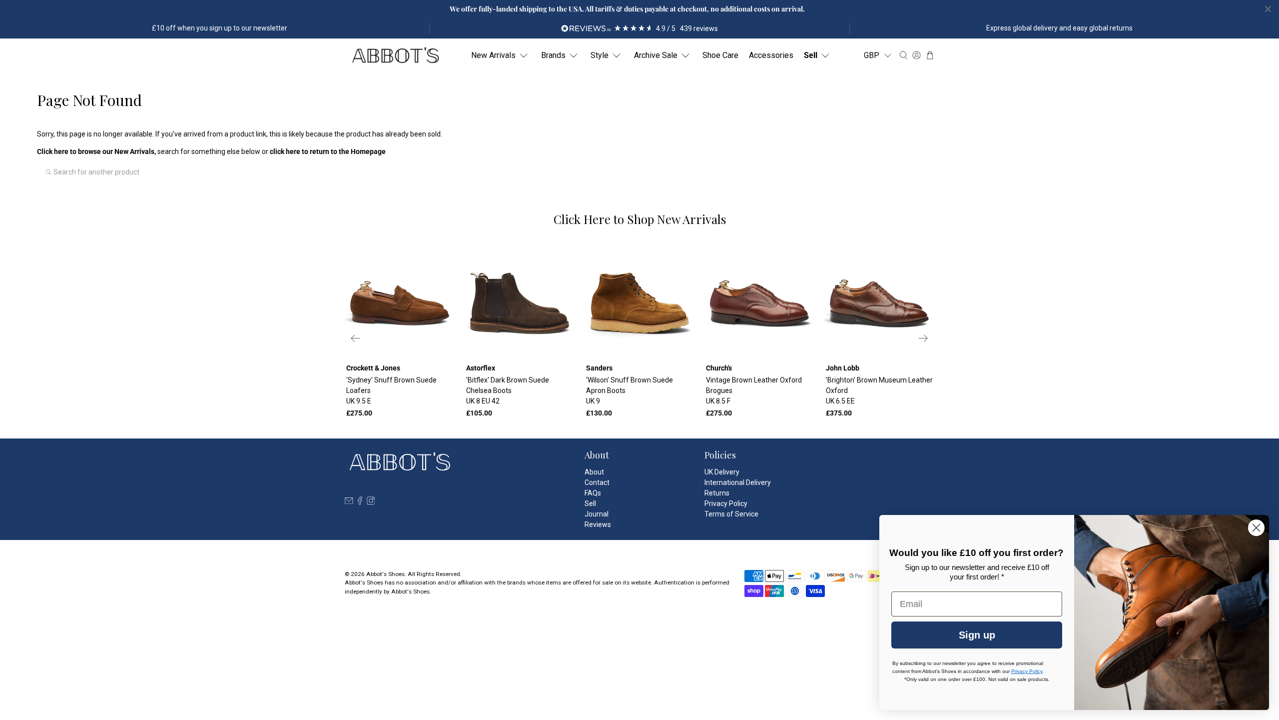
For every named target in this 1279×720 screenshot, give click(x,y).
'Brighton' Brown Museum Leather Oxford (879, 390)
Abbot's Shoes (385, 574)
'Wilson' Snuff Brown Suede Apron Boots (629, 390)
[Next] (923, 338)
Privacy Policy (725, 504)
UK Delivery (721, 472)
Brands (553, 55)
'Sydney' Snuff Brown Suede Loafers (391, 390)
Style (600, 55)
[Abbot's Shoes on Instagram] (371, 502)
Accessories (771, 55)
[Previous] (356, 338)
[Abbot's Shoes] (395, 56)
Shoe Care (720, 55)
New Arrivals (493, 55)
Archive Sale (655, 55)
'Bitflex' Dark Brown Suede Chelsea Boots (507, 390)
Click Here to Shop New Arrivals (640, 219)
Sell (810, 55)
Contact (597, 482)
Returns (716, 493)
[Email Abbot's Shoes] (349, 502)
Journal (597, 514)
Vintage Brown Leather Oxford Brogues (754, 390)
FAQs (593, 493)
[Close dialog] (1256, 527)
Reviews (598, 524)
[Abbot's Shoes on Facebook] (360, 502)
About (594, 472)
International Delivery (737, 482)
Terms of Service (731, 514)
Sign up (977, 635)
